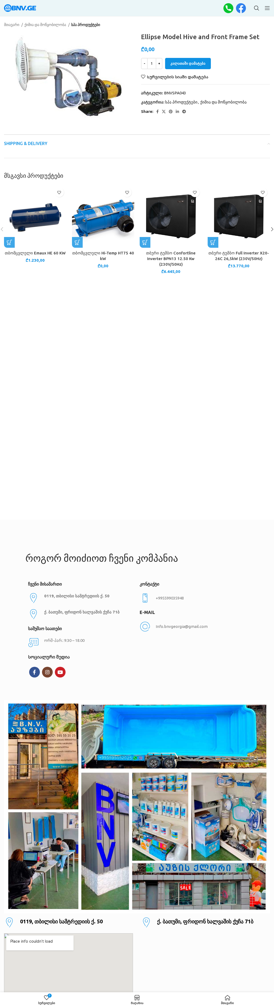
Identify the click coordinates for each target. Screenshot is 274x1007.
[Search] (256, 8)
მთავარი (12, 25)
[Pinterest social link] (170, 111)
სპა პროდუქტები (85, 25)
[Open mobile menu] (267, 8)
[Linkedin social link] (177, 111)
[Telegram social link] (184, 111)
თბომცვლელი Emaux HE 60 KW (35, 253)
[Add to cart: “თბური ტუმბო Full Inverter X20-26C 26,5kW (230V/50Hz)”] (213, 242)
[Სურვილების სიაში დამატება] (59, 192)
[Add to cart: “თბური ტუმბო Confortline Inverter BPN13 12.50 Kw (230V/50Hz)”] (145, 242)
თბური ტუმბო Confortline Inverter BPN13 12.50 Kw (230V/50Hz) (171, 258)
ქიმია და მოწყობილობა (45, 25)
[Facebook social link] (157, 111)
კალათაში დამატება (188, 63)
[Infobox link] (193, 598)
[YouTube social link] (60, 672)
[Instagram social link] (47, 672)
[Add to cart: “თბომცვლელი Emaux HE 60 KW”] (9, 242)
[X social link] (163, 111)
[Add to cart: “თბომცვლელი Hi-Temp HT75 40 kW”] (77, 242)
